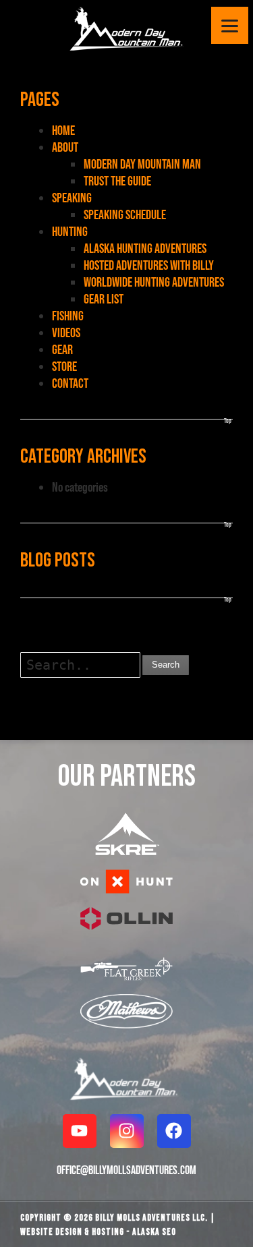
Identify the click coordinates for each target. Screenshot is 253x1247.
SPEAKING (72, 197)
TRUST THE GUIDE (117, 180)
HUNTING (70, 231)
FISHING (68, 315)
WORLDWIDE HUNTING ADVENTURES (154, 281)
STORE (64, 366)
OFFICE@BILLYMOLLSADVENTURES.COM (126, 1170)
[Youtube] (79, 1131)
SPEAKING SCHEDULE (125, 214)
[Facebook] (174, 1131)
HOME (63, 130)
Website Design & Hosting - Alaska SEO (98, 1232)
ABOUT (65, 147)
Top (227, 420)
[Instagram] (127, 1131)
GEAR (62, 349)
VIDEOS (66, 332)
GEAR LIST (103, 298)
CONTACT (70, 383)
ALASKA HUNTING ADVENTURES (145, 248)
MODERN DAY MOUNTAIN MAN (142, 163)
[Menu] (229, 25)
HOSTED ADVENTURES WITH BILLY (149, 265)
